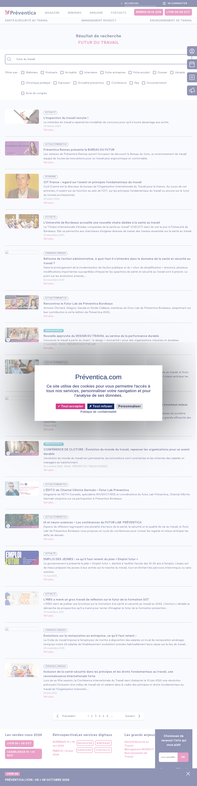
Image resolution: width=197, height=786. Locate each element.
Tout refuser (102, 406)
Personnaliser (129, 406)
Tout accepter (71, 406)
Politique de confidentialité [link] (98, 411)
